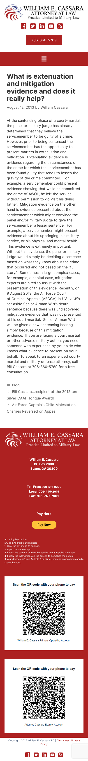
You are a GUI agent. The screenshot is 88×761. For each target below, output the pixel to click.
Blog (16, 385)
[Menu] (44, 59)
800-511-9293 (51, 487)
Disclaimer (63, 740)
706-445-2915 (49, 491)
